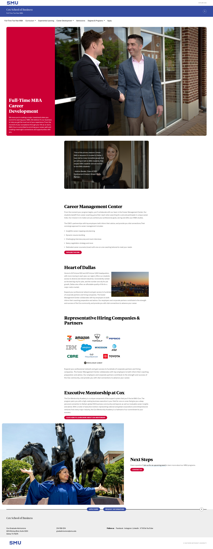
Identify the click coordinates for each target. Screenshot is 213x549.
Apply (109, 21)
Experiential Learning (46, 21)
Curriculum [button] (29, 21)
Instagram (128, 528)
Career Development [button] (64, 21)
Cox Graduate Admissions (16, 528)
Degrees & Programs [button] (95, 21)
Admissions (80, 21)
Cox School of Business (19, 9)
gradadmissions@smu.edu (66, 531)
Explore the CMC (73, 252)
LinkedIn (135, 528)
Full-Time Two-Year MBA (14, 13)
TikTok (143, 528)
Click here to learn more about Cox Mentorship (85, 418)
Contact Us (137, 470)
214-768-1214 (61, 528)
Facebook (119, 528)
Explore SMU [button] (202, 3)
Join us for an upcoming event (154, 465)
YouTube (150, 528)
